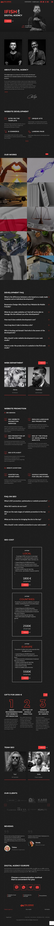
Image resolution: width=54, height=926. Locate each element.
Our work (28, 909)
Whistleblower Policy (40, 917)
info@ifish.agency (36, 1)
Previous (5, 805)
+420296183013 (27, 1)
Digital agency (8, 909)
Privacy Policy (27, 917)
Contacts (47, 909)
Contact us (9, 21)
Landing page (38, 131)
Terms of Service (33, 917)
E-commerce (13, 131)
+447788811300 (28, 25)
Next (49, 805)
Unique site (37, 118)
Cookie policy (47, 917)
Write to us (44, 362)
